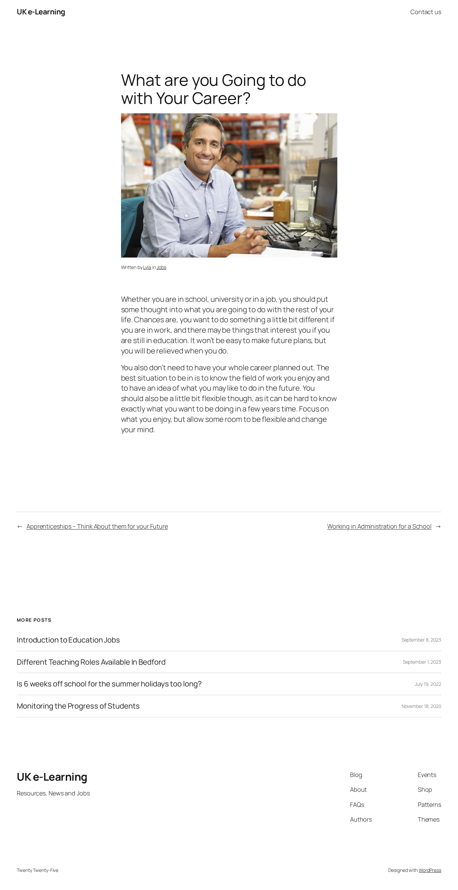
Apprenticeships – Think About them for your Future (97, 526)
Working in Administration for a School (379, 526)
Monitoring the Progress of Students (78, 706)
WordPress (430, 870)
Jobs (161, 267)
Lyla (147, 267)
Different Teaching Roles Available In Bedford (91, 662)
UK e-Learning (41, 12)
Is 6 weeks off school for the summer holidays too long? (109, 684)
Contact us (425, 12)
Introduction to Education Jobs (68, 640)
